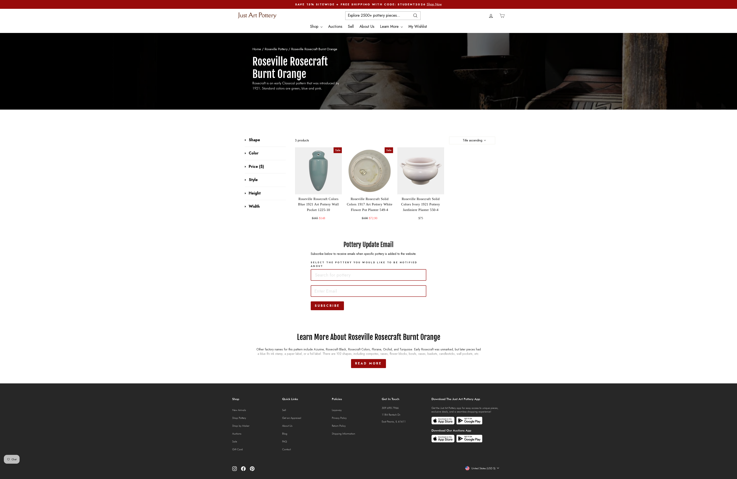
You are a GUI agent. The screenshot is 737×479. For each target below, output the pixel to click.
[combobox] (368, 275)
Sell (351, 26)
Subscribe (327, 305)
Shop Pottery (239, 417)
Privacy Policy (339, 417)
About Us (366, 26)
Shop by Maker (240, 425)
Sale (234, 441)
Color (254, 153)
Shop (315, 26)
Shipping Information (343, 433)
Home (256, 49)
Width (254, 206)
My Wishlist (417, 26)
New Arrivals (239, 410)
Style (253, 180)
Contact (286, 449)
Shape (254, 140)
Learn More (390, 26)
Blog (284, 433)
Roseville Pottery (276, 49)
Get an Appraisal (291, 417)
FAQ (284, 441)
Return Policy (339, 425)
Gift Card (237, 449)
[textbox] (340, 275)
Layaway (337, 410)
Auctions (335, 26)
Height (255, 193)
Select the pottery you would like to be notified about (364, 264)
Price (256, 166)
